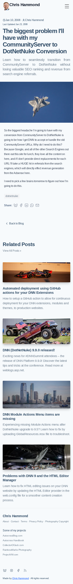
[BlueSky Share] (16, 205)
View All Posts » (12, 250)
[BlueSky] (4, 570)
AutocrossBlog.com (12, 535)
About (6, 521)
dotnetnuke (11, 196)
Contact (15, 521)
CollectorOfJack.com (13, 545)
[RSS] (25, 570)
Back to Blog (16, 223)
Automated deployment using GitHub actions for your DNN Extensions (32, 290)
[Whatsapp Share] (32, 205)
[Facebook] (18, 570)
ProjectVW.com (10, 554)
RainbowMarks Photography (17, 549)
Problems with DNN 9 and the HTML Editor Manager (36, 478)
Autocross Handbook (13, 540)
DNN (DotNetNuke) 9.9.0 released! (29, 350)
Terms (24, 521)
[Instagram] (11, 570)
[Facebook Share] (21, 205)
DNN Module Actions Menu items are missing (31, 417)
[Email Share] (37, 205)
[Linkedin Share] (26, 205)
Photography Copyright (57, 521)
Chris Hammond (34, 20)
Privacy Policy (36, 521)
